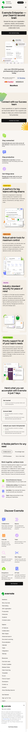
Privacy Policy (6, 719)
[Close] (24, 705)
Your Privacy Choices (13, 726)
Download (20, 2)
